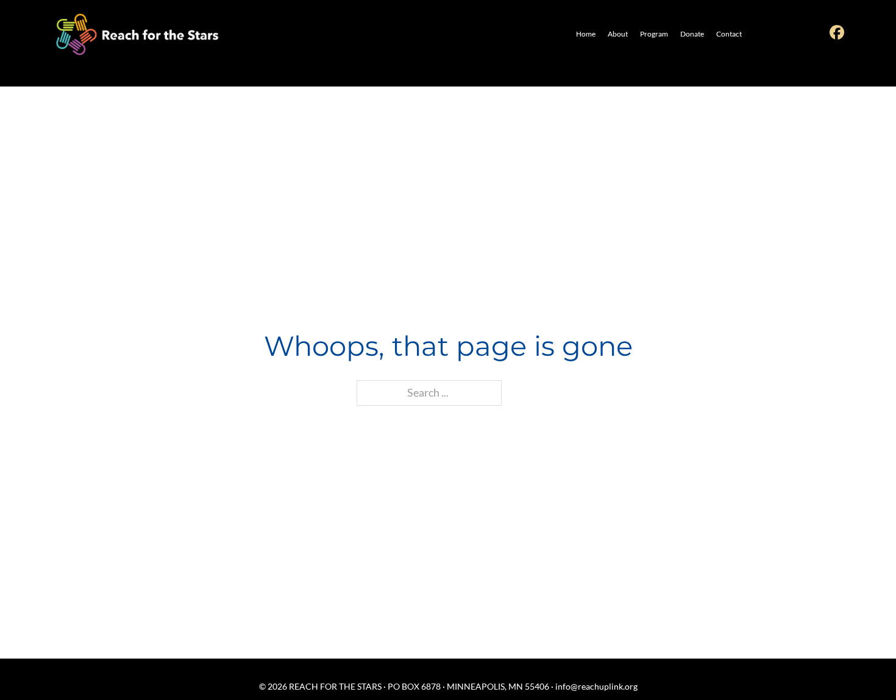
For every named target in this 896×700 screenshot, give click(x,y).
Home (586, 33)
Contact (729, 33)
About (618, 33)
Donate (692, 33)
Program (654, 33)
